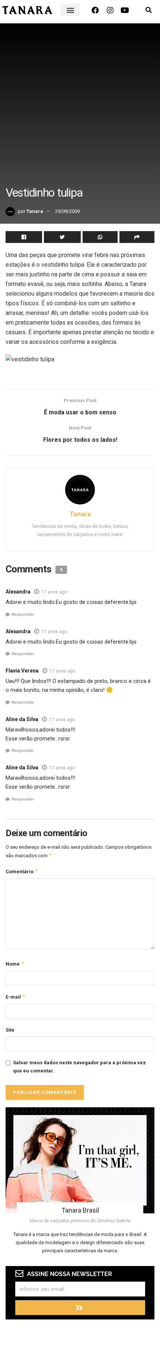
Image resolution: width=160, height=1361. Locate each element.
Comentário (22, 871)
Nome (15, 963)
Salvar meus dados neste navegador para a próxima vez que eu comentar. (79, 1067)
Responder (23, 614)
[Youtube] (125, 10)
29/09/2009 (67, 211)
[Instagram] (110, 10)
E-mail (16, 996)
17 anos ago (54, 592)
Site (10, 1030)
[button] (70, 10)
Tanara (34, 211)
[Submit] (80, 1307)
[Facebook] (95, 10)
